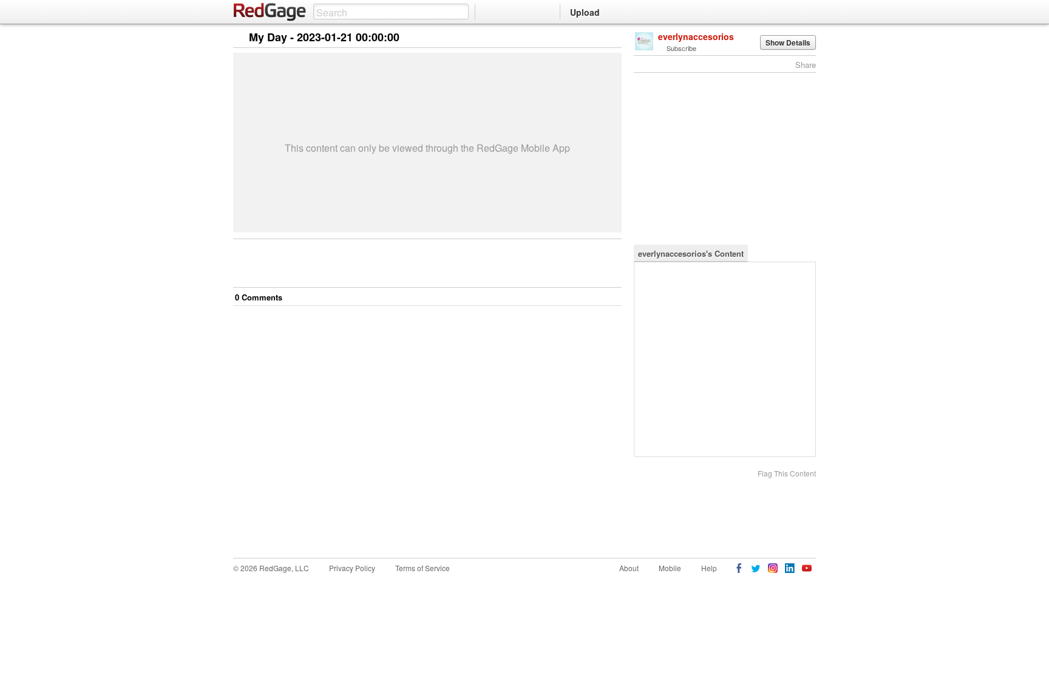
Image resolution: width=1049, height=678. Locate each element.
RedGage (270, 12)
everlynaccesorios (696, 36)
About (629, 568)
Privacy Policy (352, 568)
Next (595, 38)
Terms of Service (422, 568)
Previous (612, 38)
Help (709, 568)
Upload (585, 12)
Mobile (670, 568)
